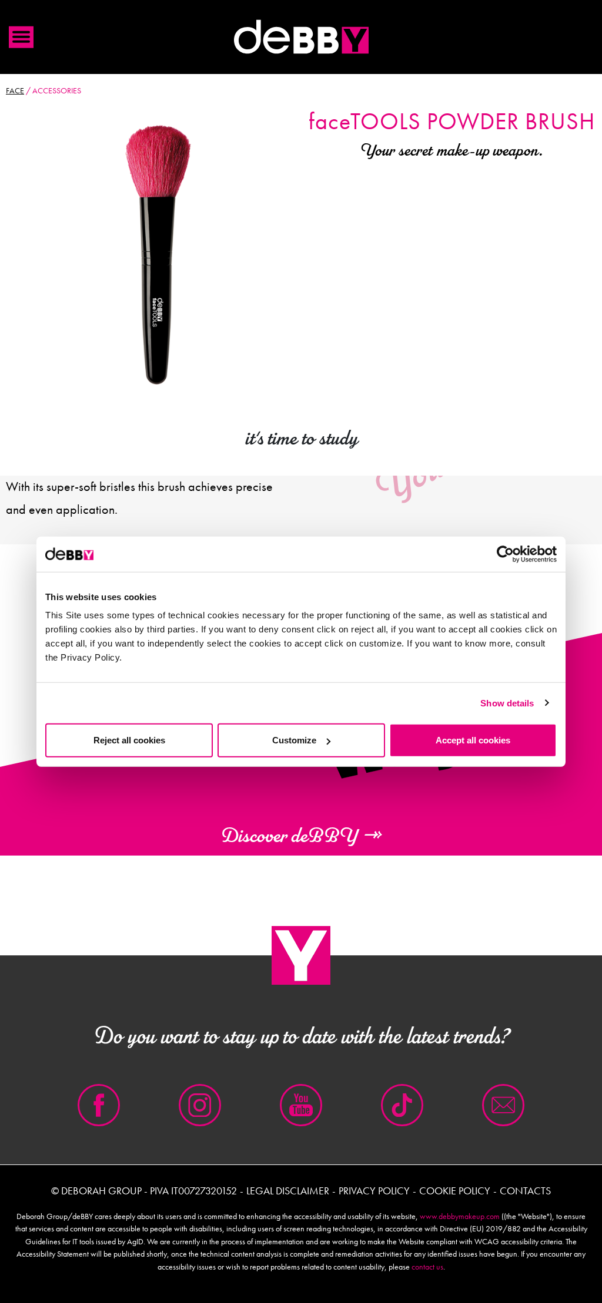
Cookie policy (454, 1190)
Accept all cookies (473, 740)
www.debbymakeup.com (460, 1216)
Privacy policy (374, 1190)
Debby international (301, 37)
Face (15, 90)
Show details (507, 703)
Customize (294, 740)
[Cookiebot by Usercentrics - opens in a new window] (505, 554)
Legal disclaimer (287, 1190)
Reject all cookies (129, 740)
